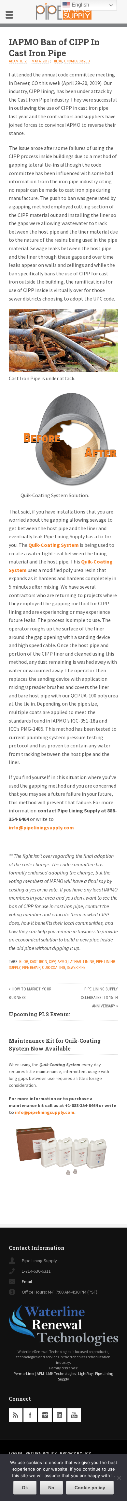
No (51, 1487)
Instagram (45, 1415)
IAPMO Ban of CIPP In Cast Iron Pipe (54, 47)
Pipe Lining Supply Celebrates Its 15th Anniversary (99, 997)
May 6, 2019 (40, 61)
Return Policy (41, 1453)
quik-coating (53, 967)
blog (58, 61)
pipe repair (31, 967)
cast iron (38, 961)
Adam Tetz (18, 61)
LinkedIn (59, 1415)
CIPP (52, 961)
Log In (15, 1453)
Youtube (74, 1415)
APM (40, 1373)
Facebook (30, 1415)
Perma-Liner (24, 1373)
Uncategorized (77, 61)
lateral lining (81, 961)
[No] (119, 1478)
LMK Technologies (61, 1373)
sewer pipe (76, 967)
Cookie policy (90, 1487)
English (79, 5)
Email (27, 1281)
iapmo (62, 961)
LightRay (85, 1373)
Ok (25, 1487)
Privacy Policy (75, 1453)
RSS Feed (15, 1415)
